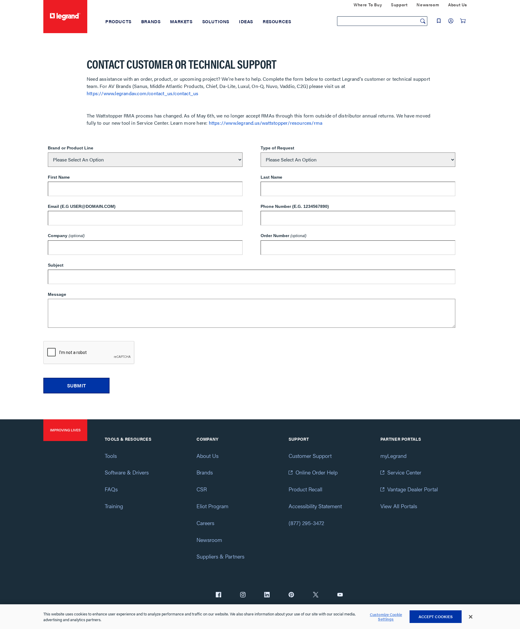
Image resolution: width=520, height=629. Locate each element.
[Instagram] (242, 595)
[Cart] (463, 21)
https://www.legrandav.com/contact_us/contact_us (142, 93)
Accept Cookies (436, 616)
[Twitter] (315, 595)
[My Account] (451, 21)
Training (114, 506)
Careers (205, 523)
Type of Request (277, 148)
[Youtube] (340, 595)
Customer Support (310, 455)
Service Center (404, 472)
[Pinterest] (291, 595)
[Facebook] (218, 595)
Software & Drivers (127, 472)
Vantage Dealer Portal (412, 489)
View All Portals (398, 506)
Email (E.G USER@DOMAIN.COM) (82, 206)
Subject (55, 265)
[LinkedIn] (267, 595)
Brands (205, 472)
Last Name (271, 177)
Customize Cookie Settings (386, 617)
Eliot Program (212, 506)
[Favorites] (439, 21)
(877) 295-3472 (306, 523)
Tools (111, 455)
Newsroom (209, 539)
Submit (76, 385)
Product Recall (305, 489)
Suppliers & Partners (220, 556)
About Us (207, 455)
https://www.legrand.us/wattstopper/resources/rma (266, 122)
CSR (202, 489)
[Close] (470, 617)
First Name (59, 177)
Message (57, 294)
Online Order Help (317, 472)
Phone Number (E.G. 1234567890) (295, 206)
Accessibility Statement (315, 506)
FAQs (111, 489)
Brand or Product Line (70, 148)
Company (66, 235)
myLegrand (393, 455)
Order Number (283, 235)
